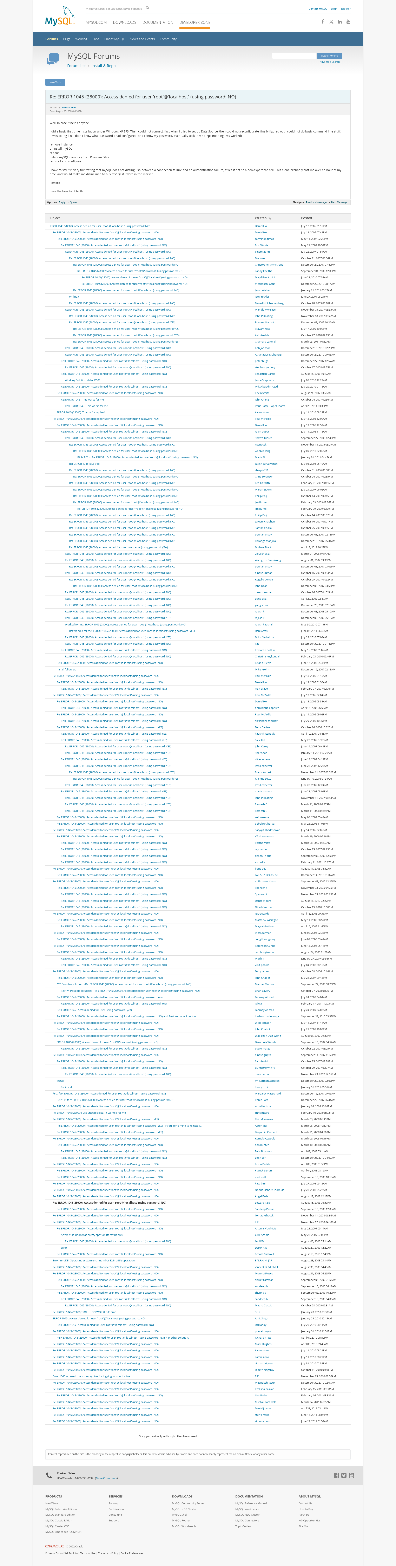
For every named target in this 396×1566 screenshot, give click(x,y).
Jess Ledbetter (263, 766)
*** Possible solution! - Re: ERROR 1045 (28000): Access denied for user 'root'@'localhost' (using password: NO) (124, 984)
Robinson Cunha (265, 946)
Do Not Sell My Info (67, 1553)
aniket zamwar (264, 1280)
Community (168, 39)
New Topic (55, 82)
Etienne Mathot (264, 322)
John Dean (261, 586)
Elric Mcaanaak (264, 1119)
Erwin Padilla (262, 1164)
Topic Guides (243, 1526)
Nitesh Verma (263, 907)
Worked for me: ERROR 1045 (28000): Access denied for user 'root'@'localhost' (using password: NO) (125, 624)
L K (257, 1222)
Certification (116, 1509)
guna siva (260, 598)
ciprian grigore (263, 1363)
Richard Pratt (263, 1337)
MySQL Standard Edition (60, 1514)
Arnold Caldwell (264, 1254)
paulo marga (262, 1048)
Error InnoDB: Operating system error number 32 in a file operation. (94, 1260)
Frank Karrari (263, 772)
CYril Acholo (262, 1235)
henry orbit (262, 1087)
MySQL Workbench (184, 1526)
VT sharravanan (264, 836)
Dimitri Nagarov (264, 1370)
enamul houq (263, 856)
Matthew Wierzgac (266, 920)
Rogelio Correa (264, 579)
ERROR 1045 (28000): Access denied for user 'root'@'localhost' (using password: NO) (99, 226)
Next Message (339, 202)
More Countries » (106, 1478)
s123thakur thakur (266, 881)
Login (334, 8)
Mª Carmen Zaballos (267, 1081)
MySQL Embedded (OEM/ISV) (63, 1532)
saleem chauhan (265, 521)
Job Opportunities (310, 1520)
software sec (262, 817)
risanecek (260, 444)
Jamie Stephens (264, 380)
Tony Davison (263, 727)
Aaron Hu (261, 1126)
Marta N (260, 457)
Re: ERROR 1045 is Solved (84, 464)
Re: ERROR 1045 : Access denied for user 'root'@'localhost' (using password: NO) (105, 1325)
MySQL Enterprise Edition (61, 1509)
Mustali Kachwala (265, 1402)
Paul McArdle (263, 419)
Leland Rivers (263, 663)
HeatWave (51, 1503)
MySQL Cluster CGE (57, 1526)
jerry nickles (262, 296)
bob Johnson (263, 348)
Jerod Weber (262, 290)
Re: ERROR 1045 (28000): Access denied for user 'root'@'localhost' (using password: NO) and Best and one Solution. (126, 1016)
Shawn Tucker (263, 438)
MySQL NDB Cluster (184, 1509)
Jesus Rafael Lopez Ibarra (270, 406)
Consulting (115, 1514)
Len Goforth (262, 483)
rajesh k (259, 611)
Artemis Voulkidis (265, 1228)
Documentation (158, 22)
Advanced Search (330, 61)
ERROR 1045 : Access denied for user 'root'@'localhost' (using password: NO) (99, 1318)
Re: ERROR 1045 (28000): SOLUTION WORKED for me (84, 1312)
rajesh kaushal (263, 624)
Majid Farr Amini (265, 277)
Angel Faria (261, 1196)
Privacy (49, 1553)
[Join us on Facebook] (321, 22)
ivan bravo (261, 688)
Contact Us (305, 1503)
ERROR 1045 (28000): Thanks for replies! (81, 412)
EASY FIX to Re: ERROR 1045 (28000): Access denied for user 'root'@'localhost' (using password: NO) (137, 457)
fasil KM (259, 1241)
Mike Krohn (262, 669)
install (60, 1081)
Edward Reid (262, 1202)
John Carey (261, 746)
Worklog (81, 39)
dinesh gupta (263, 1055)
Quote (73, 202)
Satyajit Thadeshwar (267, 830)
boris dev (260, 868)
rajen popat (262, 431)
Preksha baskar (264, 1389)
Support (114, 1520)
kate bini (260, 1183)
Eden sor (260, 1157)
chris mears (262, 1113)
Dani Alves (261, 631)
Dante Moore (263, 901)
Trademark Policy (108, 1553)
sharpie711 (261, 470)
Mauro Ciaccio (263, 1305)
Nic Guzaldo (262, 913)
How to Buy (306, 1509)
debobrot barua (265, 823)
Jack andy (260, 1325)
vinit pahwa (262, 965)
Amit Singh (261, 1318)
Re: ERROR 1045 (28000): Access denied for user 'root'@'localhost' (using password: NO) (106, 232)
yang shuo (261, 605)
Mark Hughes (263, 1344)
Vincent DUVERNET (266, 1267)
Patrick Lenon (263, 1170)
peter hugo (262, 361)
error (64, 1247)
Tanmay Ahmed (264, 997)
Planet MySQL (114, 39)
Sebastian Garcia (265, 374)
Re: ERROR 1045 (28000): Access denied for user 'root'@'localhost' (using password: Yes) (110, 997)
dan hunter (262, 1145)
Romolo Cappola (265, 1138)
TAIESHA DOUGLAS (266, 875)
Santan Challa (263, 528)
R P (257, 1376)
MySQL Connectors (247, 1520)
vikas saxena (262, 759)
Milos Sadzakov (264, 637)
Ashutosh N (262, 335)
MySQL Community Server (188, 1503)
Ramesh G (261, 804)
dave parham (263, 1074)
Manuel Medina (264, 984)
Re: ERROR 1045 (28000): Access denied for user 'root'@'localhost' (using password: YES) (122, 322)
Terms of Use (87, 1553)
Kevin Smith (262, 393)
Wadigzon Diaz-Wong (268, 560)
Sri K (257, 1312)
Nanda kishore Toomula (269, 1190)
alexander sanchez (266, 721)
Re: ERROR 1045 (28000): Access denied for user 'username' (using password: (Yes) (118, 547)
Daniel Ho (261, 226)
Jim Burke (260, 502)
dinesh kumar (263, 573)
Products (53, 1496)
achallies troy (263, 1106)
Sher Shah (261, 753)
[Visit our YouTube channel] (347, 22)
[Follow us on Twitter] (344, 1477)
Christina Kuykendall (267, 656)
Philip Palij (261, 496)
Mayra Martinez (264, 926)
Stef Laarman (263, 933)
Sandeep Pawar (264, 1209)
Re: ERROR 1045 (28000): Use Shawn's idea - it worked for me (89, 1113)
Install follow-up (66, 669)
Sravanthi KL (262, 329)
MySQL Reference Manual (251, 1503)
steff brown (262, 1415)
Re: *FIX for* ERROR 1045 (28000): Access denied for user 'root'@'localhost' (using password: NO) (115, 1100)
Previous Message (316, 202)
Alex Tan (260, 740)
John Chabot (262, 978)
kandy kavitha (263, 271)
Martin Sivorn (263, 489)
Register (346, 8)
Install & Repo (104, 65)
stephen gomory (265, 367)
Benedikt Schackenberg (269, 303)
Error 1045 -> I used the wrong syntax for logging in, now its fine (91, 1376)
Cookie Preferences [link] (132, 1553)
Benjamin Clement (266, 1132)
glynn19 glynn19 (265, 1068)
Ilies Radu (261, 1395)
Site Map (304, 1526)
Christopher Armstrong (269, 264)
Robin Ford (262, 1100)
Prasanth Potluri (265, 650)
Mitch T (259, 958)
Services (116, 1496)
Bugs (66, 39)
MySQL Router (181, 1520)
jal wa (258, 1003)
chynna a (260, 1292)
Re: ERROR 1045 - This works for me (82, 399)
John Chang (262, 399)
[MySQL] (60, 16)
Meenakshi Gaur (265, 284)
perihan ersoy (263, 534)
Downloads (124, 22)
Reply (62, 202)
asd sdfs (260, 862)
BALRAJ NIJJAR (263, 1260)
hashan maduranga (267, 1016)
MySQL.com (96, 22)
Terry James (262, 971)
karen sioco (262, 412)
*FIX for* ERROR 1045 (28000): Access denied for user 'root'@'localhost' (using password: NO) (109, 1093)
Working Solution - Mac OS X (82, 380)
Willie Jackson (263, 1023)
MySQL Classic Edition (58, 1520)
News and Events (142, 39)
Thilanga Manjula (265, 541)
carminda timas (264, 239)
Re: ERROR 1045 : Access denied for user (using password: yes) (94, 1010)
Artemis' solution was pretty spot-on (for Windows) (92, 1235)
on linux (74, 296)
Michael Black (263, 547)
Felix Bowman (263, 1151)
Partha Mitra (262, 843)
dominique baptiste (267, 708)
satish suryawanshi (266, 464)
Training (113, 1503)
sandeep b (261, 1286)
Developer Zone (194, 22)
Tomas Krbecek (264, 1215)
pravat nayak (263, 1331)
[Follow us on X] (330, 22)
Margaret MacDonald (268, 1093)
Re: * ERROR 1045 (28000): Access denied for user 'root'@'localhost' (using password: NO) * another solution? (123, 1337)
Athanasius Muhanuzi (268, 354)
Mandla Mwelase (265, 309)
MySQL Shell (179, 1514)
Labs (95, 39)
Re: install (66, 1087)
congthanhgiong (265, 939)
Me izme (260, 258)
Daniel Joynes (263, 1408)
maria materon (264, 791)
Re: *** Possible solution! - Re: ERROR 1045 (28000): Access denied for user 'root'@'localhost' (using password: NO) (130, 991)
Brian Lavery (262, 991)
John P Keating (264, 316)
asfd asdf (260, 1177)
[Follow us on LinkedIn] (338, 22)
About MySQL (310, 1496)
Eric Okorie (261, 245)
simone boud (263, 1421)
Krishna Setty (263, 778)
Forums (51, 39)
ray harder (261, 849)
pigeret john (262, 251)
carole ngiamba (264, 952)
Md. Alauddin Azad (266, 386)
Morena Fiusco (264, 1273)
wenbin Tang (262, 451)
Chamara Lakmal (265, 341)
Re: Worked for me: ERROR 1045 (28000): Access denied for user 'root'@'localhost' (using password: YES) (132, 631)
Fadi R (258, 643)
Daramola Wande (265, 1042)
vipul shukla (262, 553)
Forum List (76, 65)
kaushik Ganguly (265, 733)
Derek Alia (261, 1247)
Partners (304, 1514)
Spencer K (261, 888)
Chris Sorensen (264, 476)
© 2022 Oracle (74, 1546)
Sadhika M (261, 1061)
